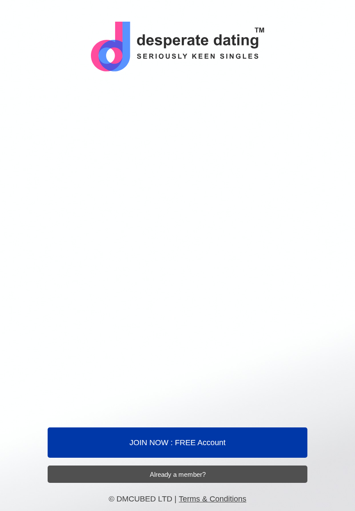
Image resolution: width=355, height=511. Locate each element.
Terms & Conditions (212, 499)
